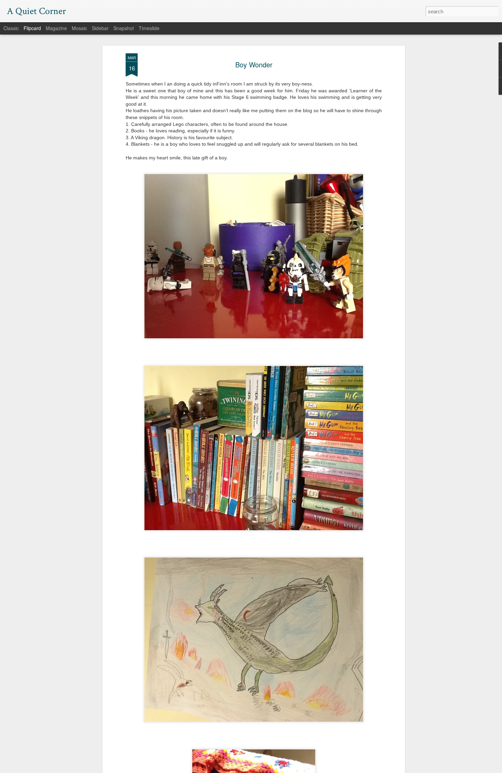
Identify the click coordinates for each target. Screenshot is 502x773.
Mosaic (79, 28)
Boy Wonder (254, 64)
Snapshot (123, 28)
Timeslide (149, 28)
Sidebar (100, 28)
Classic (11, 28)
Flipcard (32, 28)
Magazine (56, 28)
